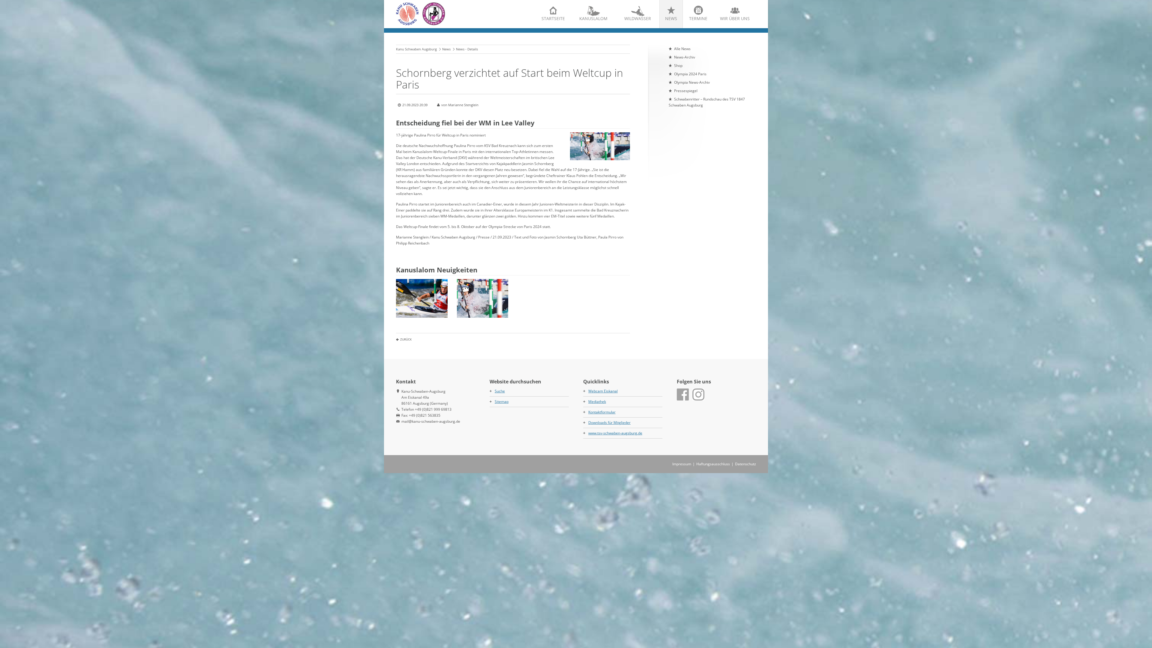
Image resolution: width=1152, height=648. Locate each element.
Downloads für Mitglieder (609, 422)
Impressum (681, 463)
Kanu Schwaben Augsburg (416, 49)
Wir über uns (735, 18)
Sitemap (501, 401)
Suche (500, 391)
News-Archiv (684, 57)
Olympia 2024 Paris (690, 73)
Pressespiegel (686, 90)
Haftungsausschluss (713, 463)
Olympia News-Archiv (692, 82)
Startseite (553, 18)
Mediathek (597, 401)
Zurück (406, 339)
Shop (678, 65)
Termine (698, 18)
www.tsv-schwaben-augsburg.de (615, 433)
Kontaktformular (602, 412)
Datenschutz (745, 463)
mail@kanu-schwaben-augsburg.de (430, 421)
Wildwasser (637, 18)
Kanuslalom (593, 18)
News (671, 18)
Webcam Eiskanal (603, 391)
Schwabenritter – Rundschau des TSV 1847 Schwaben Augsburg (707, 102)
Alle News (682, 48)
